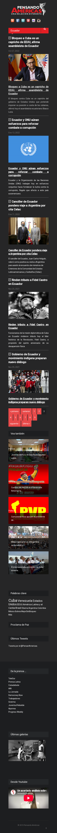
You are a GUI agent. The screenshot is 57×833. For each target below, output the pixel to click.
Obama (25, 608)
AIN (9, 688)
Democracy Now (15, 695)
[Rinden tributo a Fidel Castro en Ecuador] (28, 305)
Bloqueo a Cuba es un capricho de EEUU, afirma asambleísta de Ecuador (24, 42)
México (11, 611)
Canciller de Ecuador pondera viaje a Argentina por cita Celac (26, 205)
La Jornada (13, 692)
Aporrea (12, 708)
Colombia (42, 608)
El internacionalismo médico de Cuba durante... (27, 569)
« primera (14, 411)
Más (10, 615)
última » (26, 423)
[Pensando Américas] (28, 9)
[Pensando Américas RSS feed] (13, 21)
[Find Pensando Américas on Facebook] (18, 21)
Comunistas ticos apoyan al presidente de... (28, 518)
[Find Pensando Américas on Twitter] (23, 21)
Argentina (32, 608)
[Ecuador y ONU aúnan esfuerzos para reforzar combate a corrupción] (28, 149)
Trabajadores (14, 698)
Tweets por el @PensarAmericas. (23, 646)
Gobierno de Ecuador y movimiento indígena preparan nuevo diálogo (27, 358)
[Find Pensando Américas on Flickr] (34, 21)
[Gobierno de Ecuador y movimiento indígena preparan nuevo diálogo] (28, 381)
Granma (11, 702)
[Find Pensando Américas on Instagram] (39, 21)
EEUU (20, 604)
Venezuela (25, 600)
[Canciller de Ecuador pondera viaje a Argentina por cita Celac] (28, 230)
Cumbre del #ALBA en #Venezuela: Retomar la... (26, 489)
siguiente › (14, 423)
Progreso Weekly (15, 712)
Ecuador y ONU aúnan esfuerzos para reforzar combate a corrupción (23, 123)
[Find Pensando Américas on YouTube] (28, 21)
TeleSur (11, 678)
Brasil (18, 608)
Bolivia (18, 611)
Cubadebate (13, 685)
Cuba (12, 600)
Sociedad (12, 536)
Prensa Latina (14, 682)
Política (11, 449)
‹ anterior (26, 411)
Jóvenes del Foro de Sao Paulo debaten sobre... (28, 456)
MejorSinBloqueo (28, 611)
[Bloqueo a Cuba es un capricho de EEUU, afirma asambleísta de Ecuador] (28, 67)
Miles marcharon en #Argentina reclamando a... (25, 543)
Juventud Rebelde (16, 705)
